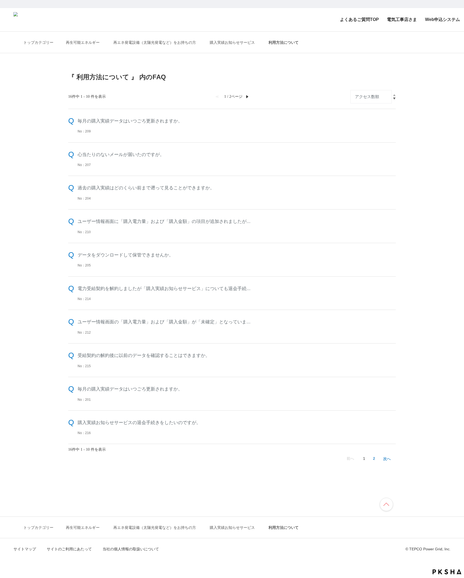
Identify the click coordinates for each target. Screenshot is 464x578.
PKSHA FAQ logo (447, 571)
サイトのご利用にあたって (69, 549)
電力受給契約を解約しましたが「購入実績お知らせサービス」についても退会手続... (164, 288)
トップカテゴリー (38, 42)
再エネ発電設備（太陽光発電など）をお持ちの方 (154, 43)
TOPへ (389, 503)
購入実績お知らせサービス (232, 43)
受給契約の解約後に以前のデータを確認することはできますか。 (144, 355)
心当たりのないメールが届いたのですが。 (121, 154)
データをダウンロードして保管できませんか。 (125, 255)
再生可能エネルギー (83, 43)
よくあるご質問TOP (359, 19)
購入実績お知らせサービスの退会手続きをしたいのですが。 (139, 422)
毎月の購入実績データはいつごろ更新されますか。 (130, 121)
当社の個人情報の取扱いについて (131, 549)
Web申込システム (442, 19)
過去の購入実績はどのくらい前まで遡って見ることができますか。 (146, 187)
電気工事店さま (402, 19)
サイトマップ (24, 549)
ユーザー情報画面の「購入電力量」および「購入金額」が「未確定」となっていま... (164, 321)
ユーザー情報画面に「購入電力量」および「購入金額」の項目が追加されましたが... (164, 221)
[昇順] (394, 95)
